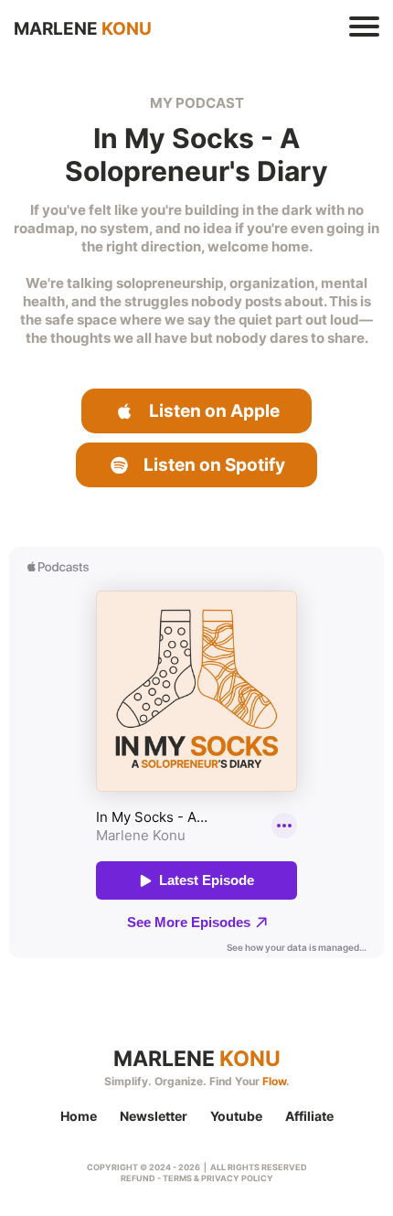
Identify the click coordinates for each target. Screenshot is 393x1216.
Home (78, 1116)
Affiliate (309, 1116)
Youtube (236, 1116)
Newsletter (153, 1116)
